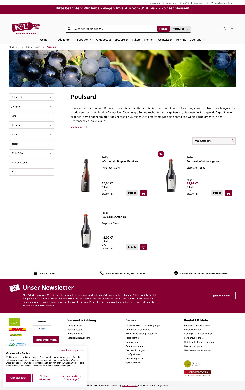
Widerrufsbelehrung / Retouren (141, 333)
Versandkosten (75, 329)
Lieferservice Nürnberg (79, 337)
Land (14, 115)
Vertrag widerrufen (46, 339)
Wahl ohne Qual (19, 162)
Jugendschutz (133, 337)
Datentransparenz (135, 346)
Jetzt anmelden (221, 295)
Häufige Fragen (133, 354)
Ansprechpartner (192, 329)
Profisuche (178, 28)
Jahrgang (16, 106)
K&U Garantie (47, 273)
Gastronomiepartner (194, 346)
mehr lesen (77, 126)
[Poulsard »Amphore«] (86, 231)
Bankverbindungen (135, 350)
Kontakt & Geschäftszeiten (197, 325)
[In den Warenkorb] (143, 193)
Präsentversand (75, 333)
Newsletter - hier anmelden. (198, 350)
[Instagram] (207, 3)
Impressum (78, 350)
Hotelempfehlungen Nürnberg (199, 341)
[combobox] (115, 28)
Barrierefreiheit (133, 362)
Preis (14, 171)
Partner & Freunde (193, 337)
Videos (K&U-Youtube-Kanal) (198, 333)
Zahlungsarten (75, 325)
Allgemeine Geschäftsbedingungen (143, 325)
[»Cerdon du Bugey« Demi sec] (86, 175)
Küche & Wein (18, 153)
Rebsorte (16, 125)
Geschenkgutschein (135, 358)
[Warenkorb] (232, 28)
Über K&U (184, 3)
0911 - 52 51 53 (138, 273)
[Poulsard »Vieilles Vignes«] (171, 175)
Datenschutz (132, 341)
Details (132, 192)
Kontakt (198, 3)
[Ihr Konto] (224, 28)
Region (15, 143)
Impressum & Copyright (138, 329)
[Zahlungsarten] (42, 321)
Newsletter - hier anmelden (163, 3)
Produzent (17, 97)
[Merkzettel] (217, 28)
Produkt (16, 134)
